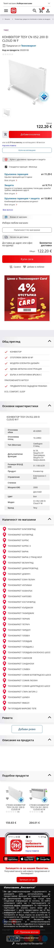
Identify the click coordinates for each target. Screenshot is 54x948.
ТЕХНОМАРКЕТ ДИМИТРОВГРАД (23, 568)
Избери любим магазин (15, 222)
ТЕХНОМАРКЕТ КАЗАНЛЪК (20, 590)
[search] (34, 10)
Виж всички (8, 210)
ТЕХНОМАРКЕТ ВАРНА (18, 551)
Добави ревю (27, 729)
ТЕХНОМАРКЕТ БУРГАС (18, 540)
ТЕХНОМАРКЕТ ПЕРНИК (19, 618)
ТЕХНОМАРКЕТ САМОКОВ (20, 658)
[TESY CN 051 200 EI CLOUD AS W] (39, 793)
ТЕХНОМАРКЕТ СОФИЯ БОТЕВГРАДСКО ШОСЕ (29, 674)
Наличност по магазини (27, 229)
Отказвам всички (29, 937)
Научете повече (9, 145)
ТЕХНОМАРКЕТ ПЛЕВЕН (19, 635)
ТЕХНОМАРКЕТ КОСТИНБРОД (21, 602)
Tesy (35, 507)
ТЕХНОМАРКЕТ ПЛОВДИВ (20, 641)
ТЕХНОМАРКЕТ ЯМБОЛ (18, 703)
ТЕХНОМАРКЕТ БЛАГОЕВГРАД (22, 529)
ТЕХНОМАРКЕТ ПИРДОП (19, 630)
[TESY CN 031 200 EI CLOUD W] (16, 793)
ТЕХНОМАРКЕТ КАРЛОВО (19, 596)
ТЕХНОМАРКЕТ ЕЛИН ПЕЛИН (21, 579)
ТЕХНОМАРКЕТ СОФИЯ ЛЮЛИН (23, 680)
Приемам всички (29, 932)
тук (41, 926)
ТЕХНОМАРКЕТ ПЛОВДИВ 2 (21, 646)
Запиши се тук (27, 879)
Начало (7, 19)
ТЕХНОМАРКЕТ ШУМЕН (19, 697)
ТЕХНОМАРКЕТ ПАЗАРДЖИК (21, 613)
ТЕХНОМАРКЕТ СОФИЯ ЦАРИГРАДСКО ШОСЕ (29, 686)
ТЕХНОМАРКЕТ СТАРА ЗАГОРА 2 (22, 691)
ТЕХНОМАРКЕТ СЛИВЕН (19, 669)
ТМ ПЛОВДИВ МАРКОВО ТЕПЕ (22, 708)
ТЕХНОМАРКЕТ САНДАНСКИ (21, 663)
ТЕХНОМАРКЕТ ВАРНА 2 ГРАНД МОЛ (25, 557)
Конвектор (38, 471)
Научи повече (32, 851)
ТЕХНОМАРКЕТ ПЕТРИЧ (19, 624)
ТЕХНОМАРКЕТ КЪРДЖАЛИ (20, 607)
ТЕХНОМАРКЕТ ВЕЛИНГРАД (21, 562)
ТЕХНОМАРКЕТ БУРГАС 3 (19, 546)
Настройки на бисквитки (29, 943)
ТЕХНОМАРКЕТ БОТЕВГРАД (20, 534)
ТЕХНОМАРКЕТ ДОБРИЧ (19, 574)
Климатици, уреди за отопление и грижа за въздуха (32, 19)
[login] (48, 10)
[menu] (6, 10)
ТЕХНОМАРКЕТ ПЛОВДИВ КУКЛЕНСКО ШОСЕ (29, 652)
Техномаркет (28, 45)
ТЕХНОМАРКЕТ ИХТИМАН (20, 585)
